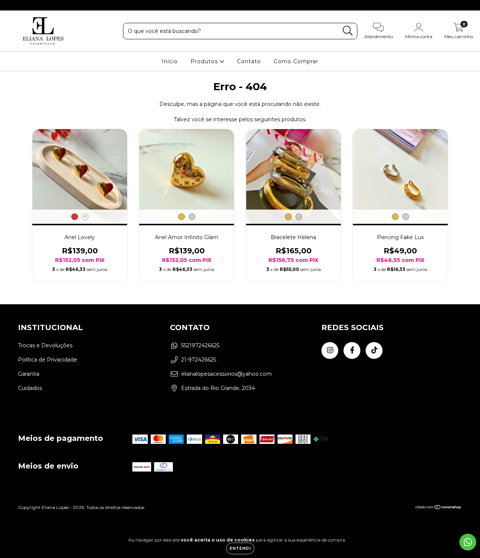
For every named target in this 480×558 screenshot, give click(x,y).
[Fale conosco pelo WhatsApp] (467, 542)
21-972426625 (198, 359)
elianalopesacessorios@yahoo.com (226, 374)
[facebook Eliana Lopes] (22, 5)
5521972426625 (200, 345)
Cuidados (30, 388)
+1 (85, 216)
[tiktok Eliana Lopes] (33, 5)
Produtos (205, 61)
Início (170, 61)
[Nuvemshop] (438, 508)
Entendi (240, 548)
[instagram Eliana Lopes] (11, 5)
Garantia (28, 374)
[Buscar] (348, 31)
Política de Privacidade (47, 359)
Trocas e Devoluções (45, 345)
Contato (249, 61)
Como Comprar (296, 61)
